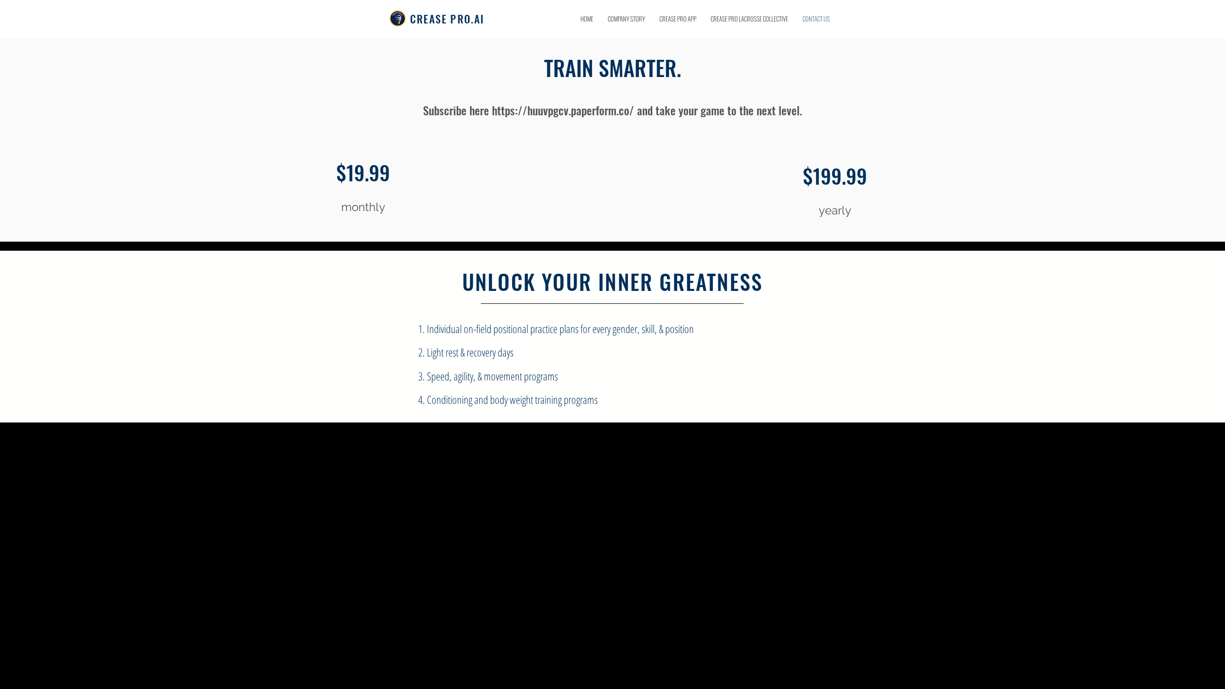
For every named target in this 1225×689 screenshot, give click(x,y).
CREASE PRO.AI (447, 18)
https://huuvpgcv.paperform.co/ (563, 110)
